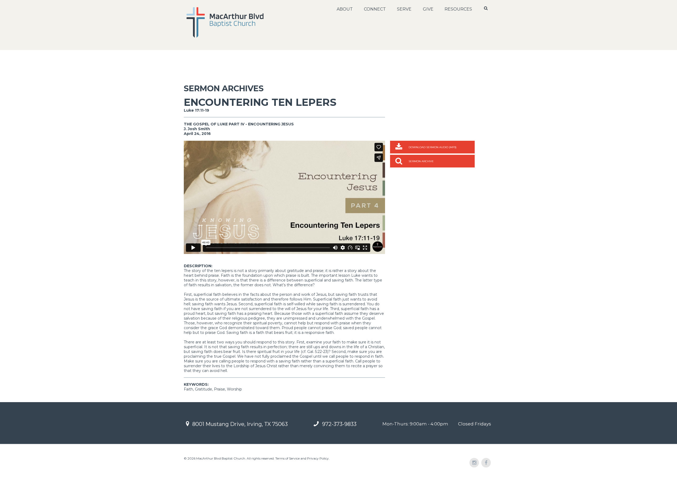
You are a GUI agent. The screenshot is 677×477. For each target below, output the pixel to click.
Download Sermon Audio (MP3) (432, 147)
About (345, 9)
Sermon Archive (421, 161)
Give (428, 9)
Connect (375, 9)
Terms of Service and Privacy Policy (302, 458)
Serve (404, 9)
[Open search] (486, 8)
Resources (458, 9)
